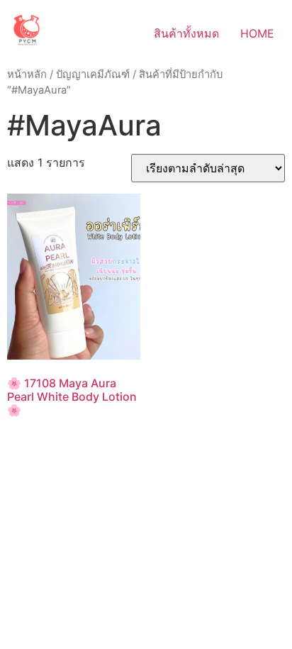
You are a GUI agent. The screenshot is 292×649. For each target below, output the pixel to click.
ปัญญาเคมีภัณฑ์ (93, 74)
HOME (257, 33)
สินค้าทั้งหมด (186, 33)
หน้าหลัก (27, 74)
